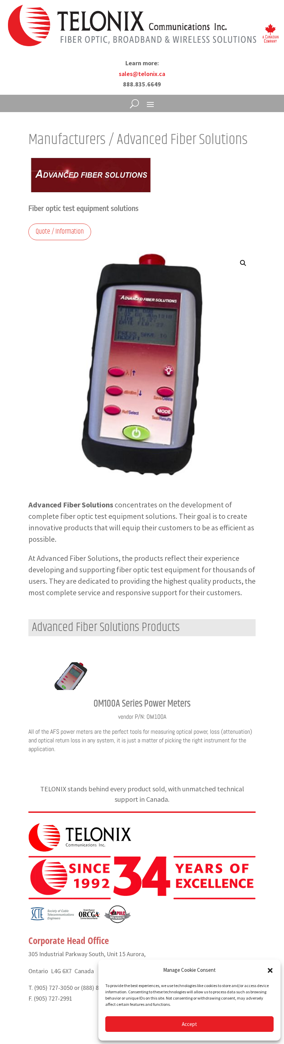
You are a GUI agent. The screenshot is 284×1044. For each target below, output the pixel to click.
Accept (189, 1024)
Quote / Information (60, 231)
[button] (270, 970)
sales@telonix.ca (142, 74)
